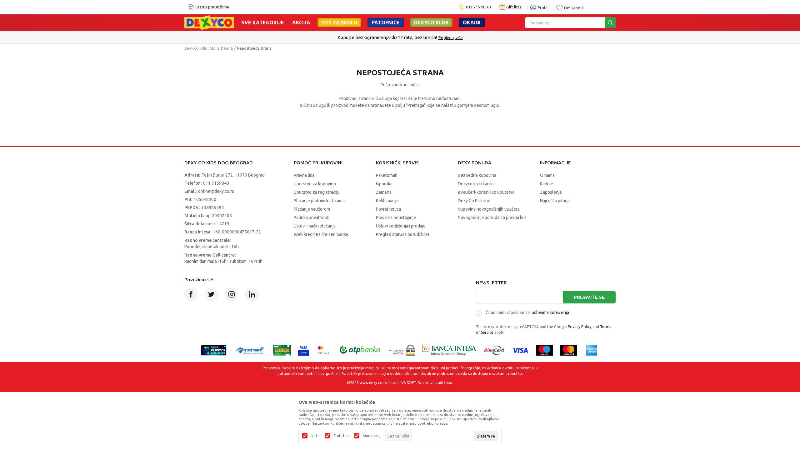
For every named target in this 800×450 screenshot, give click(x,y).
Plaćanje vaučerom (312, 209)
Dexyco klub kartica (477, 183)
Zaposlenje (551, 192)
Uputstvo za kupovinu (315, 183)
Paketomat (386, 175)
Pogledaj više (450, 37)
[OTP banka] (360, 349)
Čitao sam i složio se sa (527, 312)
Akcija (301, 22)
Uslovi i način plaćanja (315, 225)
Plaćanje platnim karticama (319, 200)
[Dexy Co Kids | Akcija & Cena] (209, 22)
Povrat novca (388, 209)
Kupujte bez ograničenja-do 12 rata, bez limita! (387, 37)
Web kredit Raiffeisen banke (321, 234)
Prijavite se (589, 297)
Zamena (384, 192)
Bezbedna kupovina (477, 175)
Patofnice (386, 22)
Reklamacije (387, 200)
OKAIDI (472, 22)
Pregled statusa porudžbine (403, 234)
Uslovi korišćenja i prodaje (401, 225)
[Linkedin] (252, 294)
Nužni (316, 436)
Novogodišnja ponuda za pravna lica (492, 217)
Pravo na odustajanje (396, 217)
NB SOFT (408, 383)
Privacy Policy (580, 327)
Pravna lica (304, 175)
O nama (547, 175)
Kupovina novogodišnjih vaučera (489, 209)
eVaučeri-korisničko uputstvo (486, 192)
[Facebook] (191, 294)
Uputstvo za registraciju (317, 192)
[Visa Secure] (303, 349)
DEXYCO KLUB (431, 22)
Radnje (546, 183)
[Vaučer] (282, 349)
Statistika (341, 436)
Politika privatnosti (311, 217)
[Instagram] (231, 294)
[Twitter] (211, 294)
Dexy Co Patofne (474, 200)
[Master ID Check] (323, 349)
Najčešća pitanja (555, 200)
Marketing (371, 436)
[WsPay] (402, 349)
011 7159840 (216, 183)
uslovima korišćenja (550, 312)
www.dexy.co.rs (373, 383)
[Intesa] (449, 349)
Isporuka (384, 183)
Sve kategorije (262, 22)
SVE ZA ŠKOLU (339, 22)
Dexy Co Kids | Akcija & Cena (208, 48)
